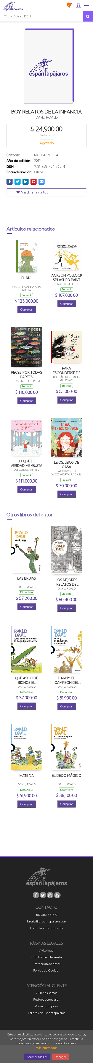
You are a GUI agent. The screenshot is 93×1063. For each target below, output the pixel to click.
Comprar (26, 309)
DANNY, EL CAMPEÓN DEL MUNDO (67, 680)
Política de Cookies (46, 970)
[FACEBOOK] (36, 895)
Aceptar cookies (37, 1056)
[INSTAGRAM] (50, 895)
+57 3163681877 (47, 915)
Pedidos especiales (46, 999)
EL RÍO (26, 278)
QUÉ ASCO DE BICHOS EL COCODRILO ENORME (26, 680)
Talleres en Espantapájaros (46, 1013)
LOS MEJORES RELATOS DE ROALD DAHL (66, 582)
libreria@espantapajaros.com (46, 921)
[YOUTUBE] (57, 895)
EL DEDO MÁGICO (66, 776)
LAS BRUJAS (26, 578)
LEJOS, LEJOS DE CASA (66, 464)
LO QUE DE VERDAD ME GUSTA (26, 463)
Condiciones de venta (46, 957)
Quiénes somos (46, 993)
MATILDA (26, 776)
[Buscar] (88, 16)
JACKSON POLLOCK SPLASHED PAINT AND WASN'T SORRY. (66, 277)
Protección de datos (47, 964)
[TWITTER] (43, 895)
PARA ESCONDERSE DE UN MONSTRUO (66, 370)
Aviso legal (46, 950)
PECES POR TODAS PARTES (26, 374)
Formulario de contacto (46, 928)
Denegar (60, 1056)
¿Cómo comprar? (46, 1006)
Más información (47, 1047)
